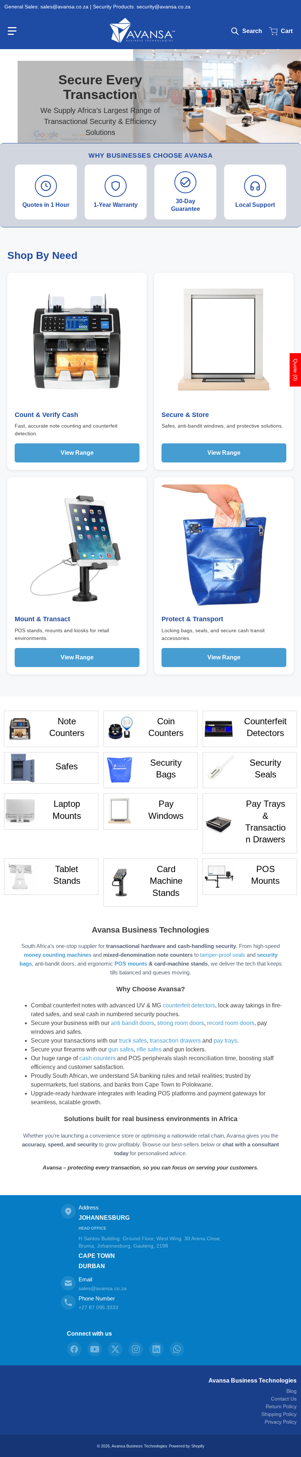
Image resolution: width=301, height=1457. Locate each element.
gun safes (121, 1049)
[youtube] (94, 1349)
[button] (12, 31)
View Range (77, 453)
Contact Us (284, 1399)
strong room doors (180, 1023)
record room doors (230, 1023)
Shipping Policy (279, 1414)
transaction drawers (175, 1040)
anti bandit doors (132, 1023)
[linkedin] (156, 1349)
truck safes (133, 1040)
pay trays (225, 1040)
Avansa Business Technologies (252, 1380)
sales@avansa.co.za (103, 1288)
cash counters (97, 1058)
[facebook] (74, 1349)
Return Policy (281, 1406)
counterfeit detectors (189, 1005)
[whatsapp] (177, 1349)
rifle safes (149, 1049)
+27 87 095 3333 (98, 1307)
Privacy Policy (281, 1422)
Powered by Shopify (186, 1446)
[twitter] (115, 1349)
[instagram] (135, 1349)
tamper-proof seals (222, 955)
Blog (291, 1391)
